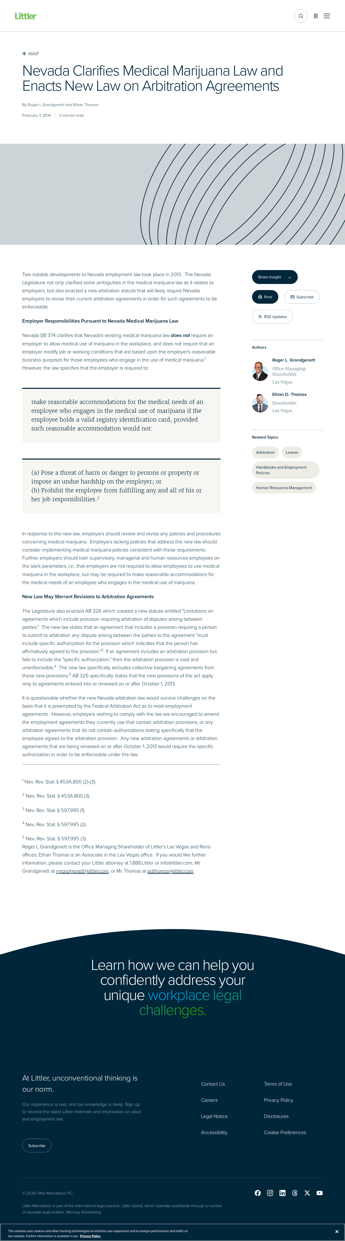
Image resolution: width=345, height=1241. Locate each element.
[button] (258, 1193)
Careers (209, 1099)
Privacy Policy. (90, 1235)
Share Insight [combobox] (269, 277)
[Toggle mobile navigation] (327, 16)
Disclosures (276, 1115)
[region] (172, 1232)
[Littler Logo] (26, 16)
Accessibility (214, 1132)
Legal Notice (214, 1115)
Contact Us (213, 1083)
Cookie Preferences (285, 1132)
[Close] (336, 1231)
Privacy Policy (278, 1099)
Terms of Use (278, 1083)
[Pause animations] (316, 15)
